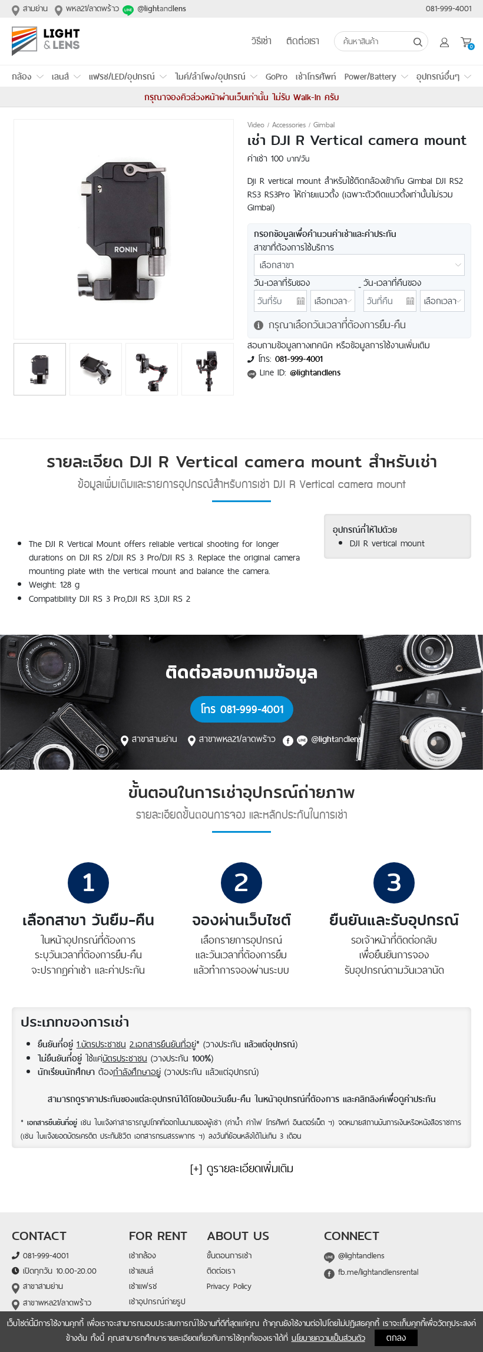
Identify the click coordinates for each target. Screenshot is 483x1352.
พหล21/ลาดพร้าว (90, 8)
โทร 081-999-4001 (241, 709)
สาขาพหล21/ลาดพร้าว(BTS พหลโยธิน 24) (51, 1309)
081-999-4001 (448, 8)
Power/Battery (370, 76)
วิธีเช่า (262, 42)
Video (255, 124)
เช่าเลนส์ (141, 1271)
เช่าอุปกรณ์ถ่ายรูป (157, 1301)
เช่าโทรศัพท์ (316, 76)
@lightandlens (360, 1255)
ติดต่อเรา (302, 42)
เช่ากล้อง (142, 1255)
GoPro (276, 76)
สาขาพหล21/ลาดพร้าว (239, 738)
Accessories (289, 124)
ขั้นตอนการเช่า (229, 1255)
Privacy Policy (229, 1286)
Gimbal (324, 124)
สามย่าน (33, 8)
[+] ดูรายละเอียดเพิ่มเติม (241, 1168)
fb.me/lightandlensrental (376, 1272)
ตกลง (396, 1337)
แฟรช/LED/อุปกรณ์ (122, 76)
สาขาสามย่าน (154, 738)
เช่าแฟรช (143, 1286)
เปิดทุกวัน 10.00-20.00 (58, 1271)
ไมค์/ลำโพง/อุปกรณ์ (210, 76)
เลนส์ (60, 76)
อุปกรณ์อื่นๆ (437, 76)
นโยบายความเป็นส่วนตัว (328, 1338)
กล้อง (22, 76)
